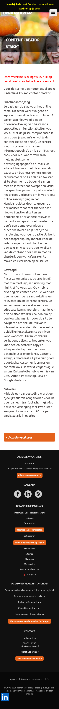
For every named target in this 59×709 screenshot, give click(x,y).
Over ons (29, 558)
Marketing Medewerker (29, 607)
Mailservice (29, 564)
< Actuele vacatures (19, 437)
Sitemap (29, 553)
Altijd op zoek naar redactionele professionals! (30, 468)
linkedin (29, 693)
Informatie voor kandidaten (29, 529)
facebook (40, 690)
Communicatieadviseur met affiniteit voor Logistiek (29, 590)
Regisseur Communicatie (29, 602)
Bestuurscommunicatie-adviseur (29, 596)
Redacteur (29, 463)
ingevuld (13, 679)
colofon (46, 679)
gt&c (31, 690)
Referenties (29, 523)
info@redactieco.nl (29, 646)
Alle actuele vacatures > (29, 475)
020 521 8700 (29, 643)
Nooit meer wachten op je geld (29, 542)
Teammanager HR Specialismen (29, 613)
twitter (49, 690)
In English (31, 574)
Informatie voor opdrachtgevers (29, 512)
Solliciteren (29, 535)
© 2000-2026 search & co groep (19, 687)
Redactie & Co (29, 637)
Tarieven (29, 517)
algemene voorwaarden (16, 690)
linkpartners (24, 679)
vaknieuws (36, 679)
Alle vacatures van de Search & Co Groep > (29, 621)
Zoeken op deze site (29, 569)
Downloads (29, 548)
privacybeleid (47, 687)
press (37, 687)
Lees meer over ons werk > (29, 658)
